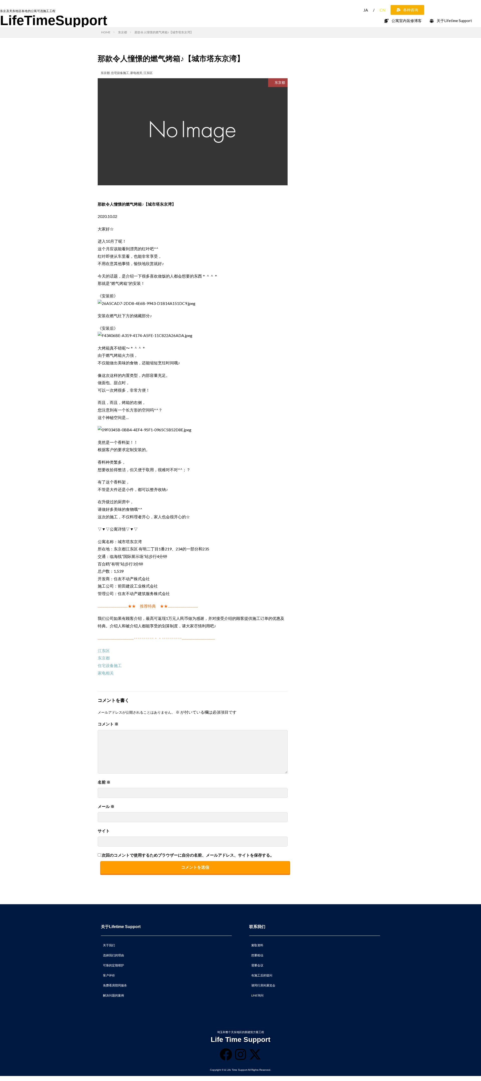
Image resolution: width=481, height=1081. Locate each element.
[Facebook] (226, 1054)
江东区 (148, 73)
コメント (108, 723)
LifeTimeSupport (53, 20)
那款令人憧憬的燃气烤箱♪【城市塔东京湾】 (164, 32)
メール (106, 806)
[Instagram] (240, 1054)
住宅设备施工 (120, 73)
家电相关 (136, 73)
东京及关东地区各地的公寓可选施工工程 (27, 11)
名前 (104, 782)
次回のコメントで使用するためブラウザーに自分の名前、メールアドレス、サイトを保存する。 (188, 855)
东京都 (122, 32)
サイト (104, 830)
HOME (105, 32)
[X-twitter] (255, 1054)
